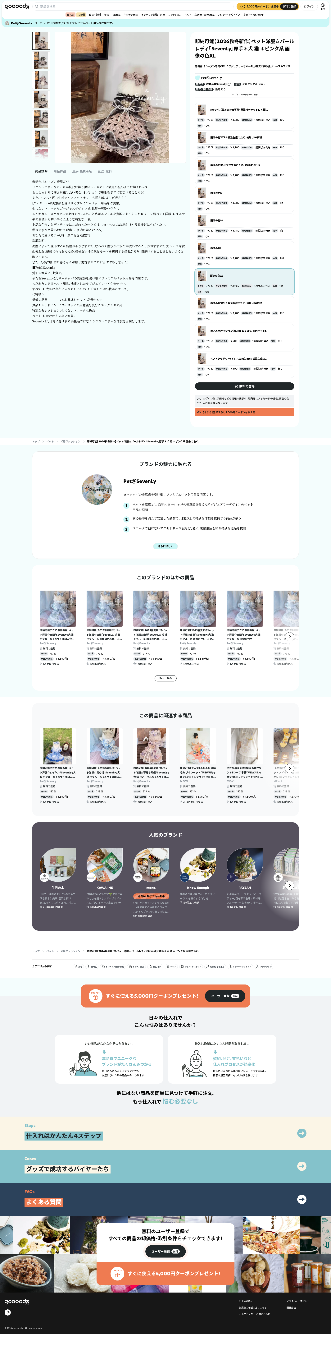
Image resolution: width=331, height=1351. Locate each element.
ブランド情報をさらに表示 (246, 94)
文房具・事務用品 (204, 14)
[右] (289, 636)
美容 (106, 14)
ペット (187, 14)
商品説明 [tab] (41, 171)
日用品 (116, 14)
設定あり (220, 89)
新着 (82, 14)
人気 (72, 14)
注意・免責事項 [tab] (82, 171)
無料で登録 (49, 648)
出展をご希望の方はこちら (253, 1307)
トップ (36, 441)
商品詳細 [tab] (60, 171)
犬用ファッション (70, 441)
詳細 (261, 84)
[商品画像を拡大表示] (120, 97)
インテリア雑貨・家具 (153, 14)
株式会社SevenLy (216, 84)
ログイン (309, 6)
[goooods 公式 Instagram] (8, 1312)
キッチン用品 (131, 14)
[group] (225, 996)
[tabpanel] (109, 251)
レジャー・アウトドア (229, 14)
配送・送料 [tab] (105, 171)
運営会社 (291, 1307)
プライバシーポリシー (298, 1301)
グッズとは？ (246, 1301)
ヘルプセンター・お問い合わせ (254, 1314)
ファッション (174, 14)
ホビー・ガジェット (253, 14)
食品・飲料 (95, 14)
